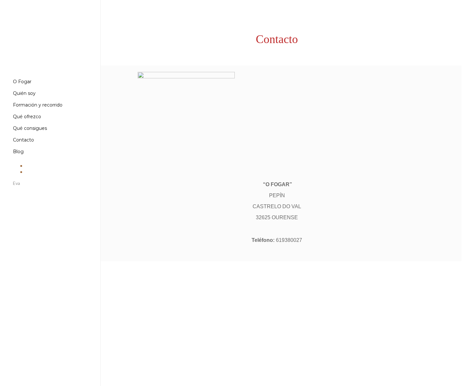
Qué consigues (30, 128)
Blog (18, 151)
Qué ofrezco (27, 116)
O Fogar (22, 82)
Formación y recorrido (37, 105)
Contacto (23, 140)
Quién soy (24, 93)
